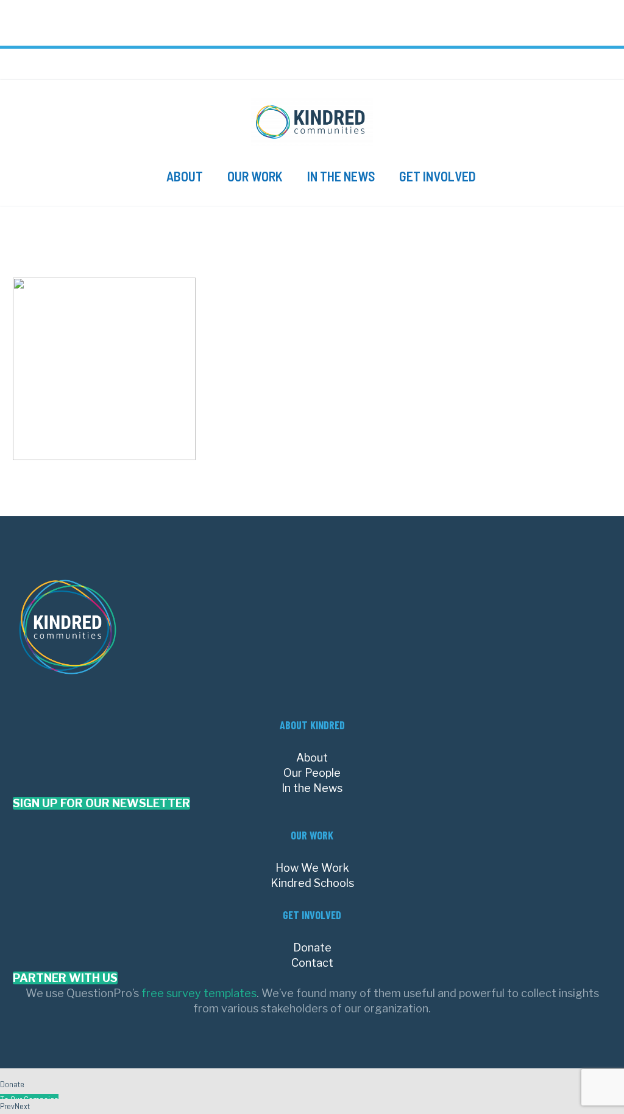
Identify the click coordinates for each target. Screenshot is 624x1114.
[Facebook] (546, 67)
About (184, 176)
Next (22, 1106)
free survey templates (199, 993)
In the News (341, 176)
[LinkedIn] (555, 67)
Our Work (255, 176)
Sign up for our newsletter (101, 803)
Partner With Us (65, 978)
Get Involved (437, 176)
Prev (7, 1106)
